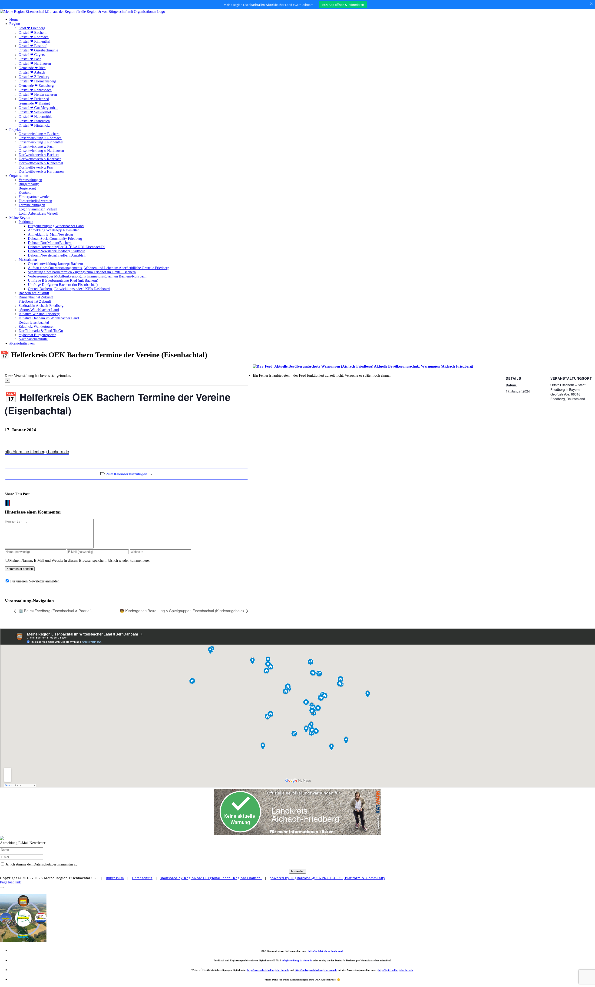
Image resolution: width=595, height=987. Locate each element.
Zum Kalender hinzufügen (126, 474)
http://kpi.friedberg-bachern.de (395, 970)
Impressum (115, 878)
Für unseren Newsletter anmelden (35, 581)
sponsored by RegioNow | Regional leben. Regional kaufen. (211, 878)
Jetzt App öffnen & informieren (343, 5)
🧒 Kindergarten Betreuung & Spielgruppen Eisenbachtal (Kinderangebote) (182, 610)
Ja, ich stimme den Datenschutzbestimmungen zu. (42, 864)
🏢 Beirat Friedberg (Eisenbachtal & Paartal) (55, 610)
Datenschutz (142, 878)
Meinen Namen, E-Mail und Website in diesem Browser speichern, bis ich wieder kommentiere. (79, 560)
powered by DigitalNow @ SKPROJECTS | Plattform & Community (327, 878)
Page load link (10, 882)
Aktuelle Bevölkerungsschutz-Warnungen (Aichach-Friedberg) (423, 366)
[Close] (2, 887)
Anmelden (297, 871)
